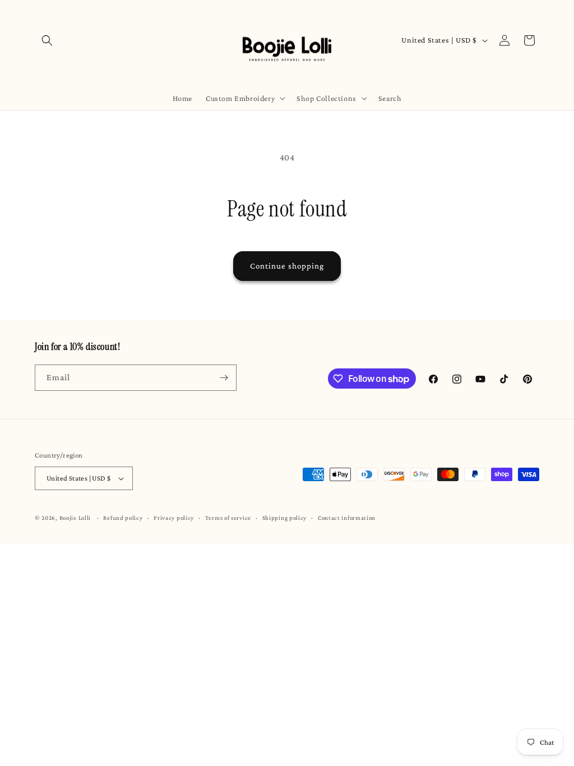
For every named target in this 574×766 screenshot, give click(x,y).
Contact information (347, 517)
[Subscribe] (223, 377)
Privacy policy (174, 517)
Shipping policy (284, 517)
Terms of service (228, 517)
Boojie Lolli (75, 517)
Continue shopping (287, 265)
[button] (47, 40)
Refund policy (122, 517)
